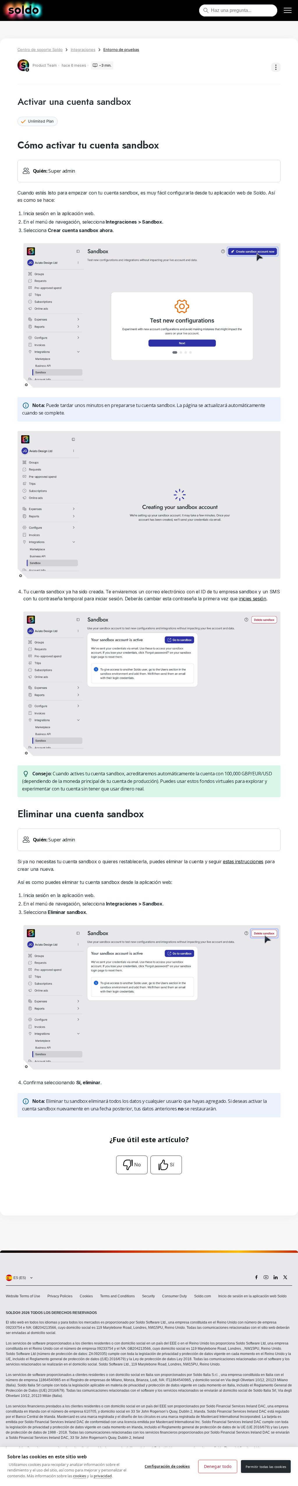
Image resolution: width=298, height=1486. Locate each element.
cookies (79, 1475)
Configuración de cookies (167, 1466)
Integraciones (83, 49)
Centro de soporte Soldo (40, 49)
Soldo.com (202, 1296)
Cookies (86, 1296)
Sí (172, 1164)
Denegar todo (217, 1466)
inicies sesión (252, 599)
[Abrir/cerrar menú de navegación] (287, 10)
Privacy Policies (59, 1296)
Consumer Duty (174, 1296)
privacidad (103, 1475)
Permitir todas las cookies (266, 1466)
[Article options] (276, 67)
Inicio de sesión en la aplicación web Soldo (252, 1296)
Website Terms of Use (23, 1296)
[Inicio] (23, 10)
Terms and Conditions (117, 1296)
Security (148, 1296)
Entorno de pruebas (121, 49)
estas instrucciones (243, 861)
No (137, 1164)
